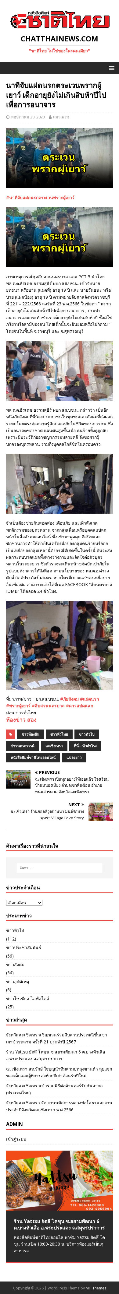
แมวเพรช (61, 117)
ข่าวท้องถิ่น (30, 734)
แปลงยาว (74, 757)
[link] (21, 719)
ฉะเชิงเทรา (54, 745)
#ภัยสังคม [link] (69, 699)
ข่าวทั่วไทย (59, 734)
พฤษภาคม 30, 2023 (28, 117)
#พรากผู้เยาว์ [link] (18, 706)
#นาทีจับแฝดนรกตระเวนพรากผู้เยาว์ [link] (40, 197)
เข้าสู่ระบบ (16, 1139)
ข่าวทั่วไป (87, 734)
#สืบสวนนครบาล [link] (48, 706)
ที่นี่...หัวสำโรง (85, 745)
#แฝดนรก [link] (89, 699)
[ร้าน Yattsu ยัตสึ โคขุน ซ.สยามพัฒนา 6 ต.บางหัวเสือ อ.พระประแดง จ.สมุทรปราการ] (59, 1181)
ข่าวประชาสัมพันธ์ (23, 947)
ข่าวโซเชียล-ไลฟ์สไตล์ (27, 998)
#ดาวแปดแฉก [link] (79, 706)
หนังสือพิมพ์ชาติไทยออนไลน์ (33, 757)
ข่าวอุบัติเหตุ (17, 981)
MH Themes (96, 1288)
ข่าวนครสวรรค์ (22, 745)
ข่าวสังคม (15, 964)
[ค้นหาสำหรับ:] (60, 868)
